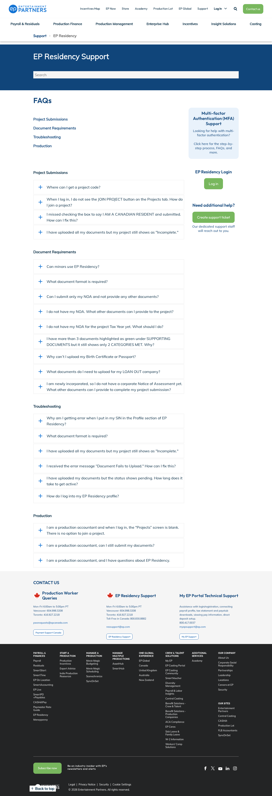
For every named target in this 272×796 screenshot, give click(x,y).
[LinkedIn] (227, 768)
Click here (201, 144)
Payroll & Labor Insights (173, 692)
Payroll (37, 660)
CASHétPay (40, 702)
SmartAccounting (43, 684)
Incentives (190, 24)
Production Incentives (66, 662)
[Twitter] (212, 768)
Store (125, 8)
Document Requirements (54, 128)
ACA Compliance (174, 721)
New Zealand (146, 679)
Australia (144, 675)
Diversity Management (172, 684)
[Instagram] (235, 768)
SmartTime (39, 675)
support (39, 35)
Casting (255, 24)
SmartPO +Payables (39, 696)
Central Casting (174, 698)
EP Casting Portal (175, 665)
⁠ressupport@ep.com (118, 626)
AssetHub (118, 663)
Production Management (114, 24)
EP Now (111, 8)
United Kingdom (148, 670)
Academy (141, 8)
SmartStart (39, 670)
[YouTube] (220, 768)
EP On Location (41, 679)
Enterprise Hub (158, 24)
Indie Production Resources (69, 675)
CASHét (222, 720)
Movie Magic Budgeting (93, 662)
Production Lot (163, 8)
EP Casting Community (171, 672)
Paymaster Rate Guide (42, 708)
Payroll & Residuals (25, 24)
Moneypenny (40, 719)
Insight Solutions (223, 24)
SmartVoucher (173, 678)
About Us (223, 657)
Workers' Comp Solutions (173, 746)
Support (202, 8)
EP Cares (170, 726)
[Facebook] (205, 768)
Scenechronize (94, 676)
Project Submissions (50, 119)
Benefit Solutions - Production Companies (175, 714)
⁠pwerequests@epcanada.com (50, 622)
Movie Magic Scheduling (93, 670)
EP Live (37, 689)
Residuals (38, 665)
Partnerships (225, 670)
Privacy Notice (87, 784)
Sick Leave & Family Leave (172, 733)
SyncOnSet (92, 681)
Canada (143, 665)
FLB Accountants (227, 730)
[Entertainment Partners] (27, 9)
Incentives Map (90, 8)
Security (222, 689)
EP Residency (40, 714)
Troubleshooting (47, 137)
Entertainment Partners (226, 710)
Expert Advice (67, 668)
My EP (168, 660)
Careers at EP (225, 684)
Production (42, 145)
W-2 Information (174, 739)
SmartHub (118, 668)
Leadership (224, 675)
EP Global (185, 8)
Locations (223, 679)
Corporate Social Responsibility (227, 664)
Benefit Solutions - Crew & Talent (175, 705)
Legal (71, 784)
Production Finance (67, 24)
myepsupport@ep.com (192, 626)
